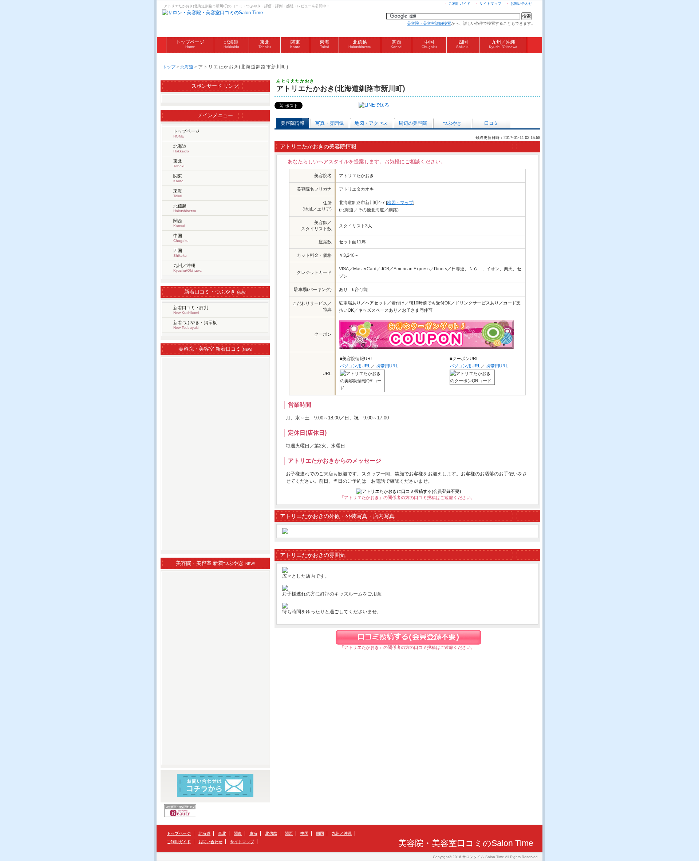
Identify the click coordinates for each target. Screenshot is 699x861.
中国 (429, 44)
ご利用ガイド (459, 3)
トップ (168, 66)
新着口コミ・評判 (190, 310)
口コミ (491, 123)
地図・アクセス (371, 123)
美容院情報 (292, 123)
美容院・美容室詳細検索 (429, 23)
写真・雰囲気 (329, 123)
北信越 (359, 44)
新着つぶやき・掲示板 (195, 325)
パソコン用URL (355, 365)
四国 (463, 44)
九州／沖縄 (503, 44)
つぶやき (452, 123)
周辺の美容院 (413, 123)
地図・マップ (400, 202)
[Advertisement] (349, 57)
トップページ (190, 44)
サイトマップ (490, 3)
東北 (264, 44)
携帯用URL (387, 365)
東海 (324, 44)
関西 (396, 44)
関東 (295, 44)
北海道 (231, 44)
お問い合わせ (521, 3)
